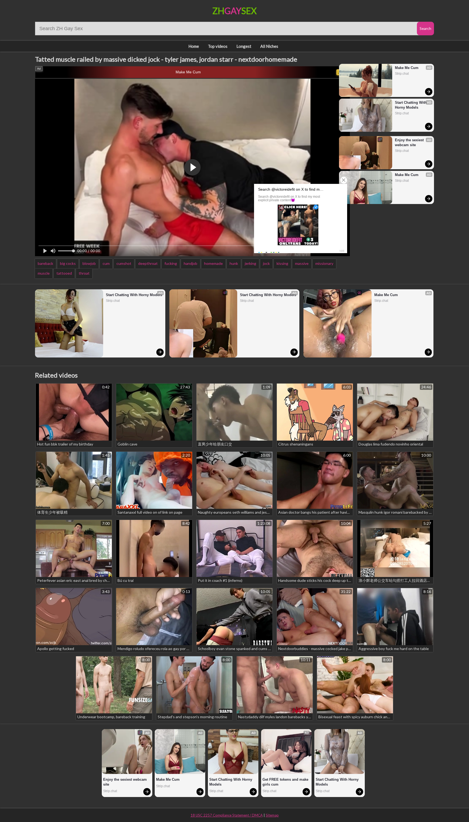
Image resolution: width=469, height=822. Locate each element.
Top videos (217, 46)
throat (84, 273)
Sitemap (272, 815)
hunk (234, 263)
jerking (250, 263)
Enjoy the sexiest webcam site (410, 142)
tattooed (64, 273)
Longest (243, 46)
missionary (324, 263)
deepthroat (148, 263)
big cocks (68, 263)
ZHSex (235, 10)
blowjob (89, 263)
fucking (170, 263)
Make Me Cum (188, 72)
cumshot (123, 263)
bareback (45, 263)
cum (106, 263)
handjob (190, 263)
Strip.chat (402, 74)
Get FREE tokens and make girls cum (285, 781)
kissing (282, 263)
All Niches (269, 46)
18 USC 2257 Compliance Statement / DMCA (227, 815)
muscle (44, 273)
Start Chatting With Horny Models (411, 105)
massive (302, 263)
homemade (213, 263)
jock (266, 263)
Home (193, 46)
